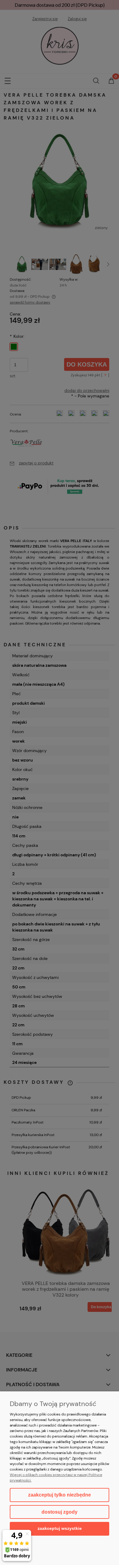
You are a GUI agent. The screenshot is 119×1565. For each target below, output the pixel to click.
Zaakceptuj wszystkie (60, 1528)
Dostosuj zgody (59, 1512)
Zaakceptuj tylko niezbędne (59, 1494)
